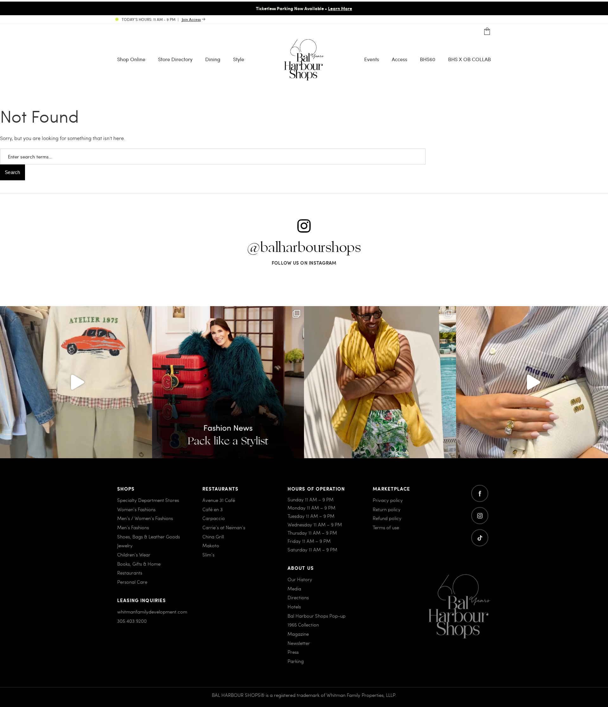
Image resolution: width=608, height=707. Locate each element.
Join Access (191, 19)
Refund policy (387, 518)
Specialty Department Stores (148, 500)
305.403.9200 (132, 621)
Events (371, 59)
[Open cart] (487, 31)
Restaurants (129, 572)
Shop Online (131, 59)
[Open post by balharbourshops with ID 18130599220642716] (228, 382)
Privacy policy (388, 500)
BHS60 (427, 59)
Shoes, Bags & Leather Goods (148, 536)
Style (238, 59)
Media (294, 588)
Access (399, 59)
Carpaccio (213, 518)
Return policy (387, 509)
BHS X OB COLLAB (469, 59)
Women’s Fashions (136, 509)
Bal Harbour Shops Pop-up (316, 616)
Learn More (340, 8)
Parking (296, 661)
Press (293, 652)
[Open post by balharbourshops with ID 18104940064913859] (380, 382)
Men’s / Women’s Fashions (145, 518)
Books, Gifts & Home (139, 564)
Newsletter (299, 643)
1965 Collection (303, 624)
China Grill (213, 536)
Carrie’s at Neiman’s (223, 527)
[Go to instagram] (479, 515)
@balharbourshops (304, 248)
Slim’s (208, 554)
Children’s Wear (133, 554)
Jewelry (125, 545)
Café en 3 (212, 509)
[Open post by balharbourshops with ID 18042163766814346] (532, 382)
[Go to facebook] (479, 493)
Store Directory (175, 59)
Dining (212, 59)
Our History (300, 579)
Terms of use (386, 527)
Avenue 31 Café (218, 500)
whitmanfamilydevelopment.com (152, 611)
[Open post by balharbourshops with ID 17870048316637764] (76, 382)
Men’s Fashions (133, 527)
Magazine (298, 634)
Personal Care (132, 582)
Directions (298, 597)
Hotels (294, 606)
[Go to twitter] (479, 537)
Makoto (210, 545)
